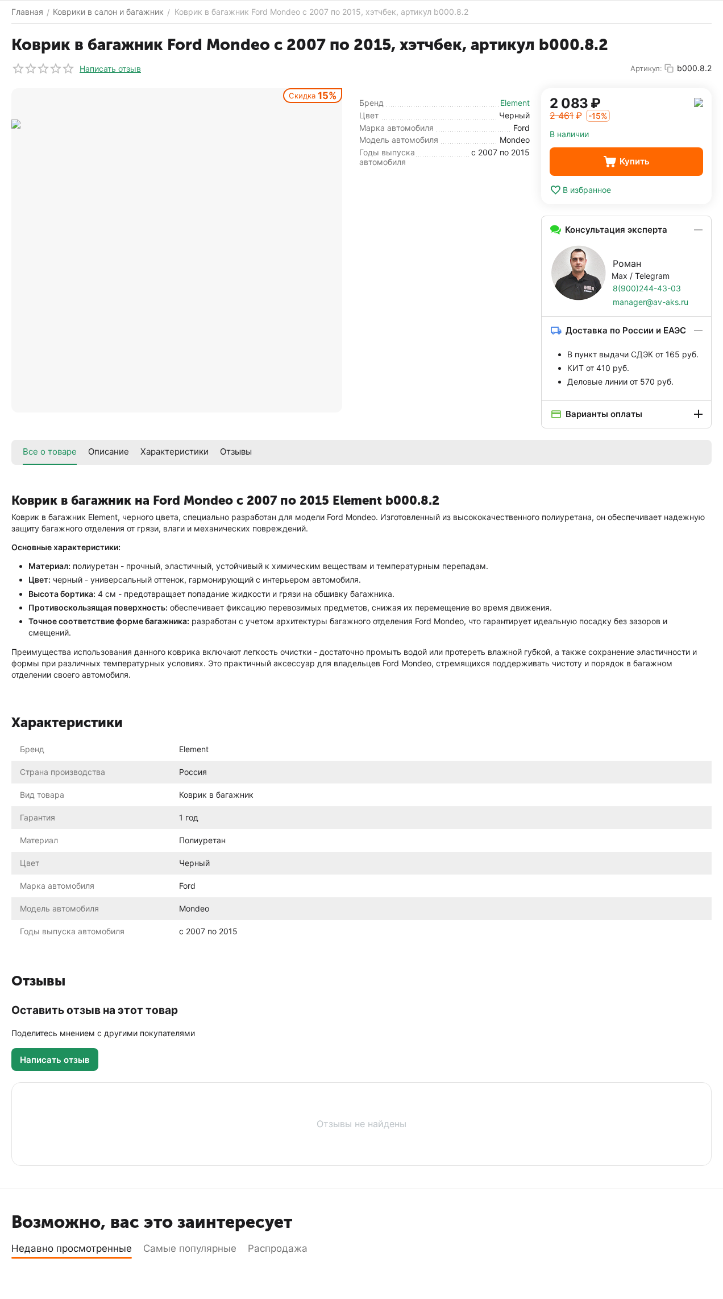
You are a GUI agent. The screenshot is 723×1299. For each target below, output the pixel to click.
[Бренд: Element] (698, 101)
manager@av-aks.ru (650, 302)
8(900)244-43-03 (647, 288)
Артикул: (646, 68)
